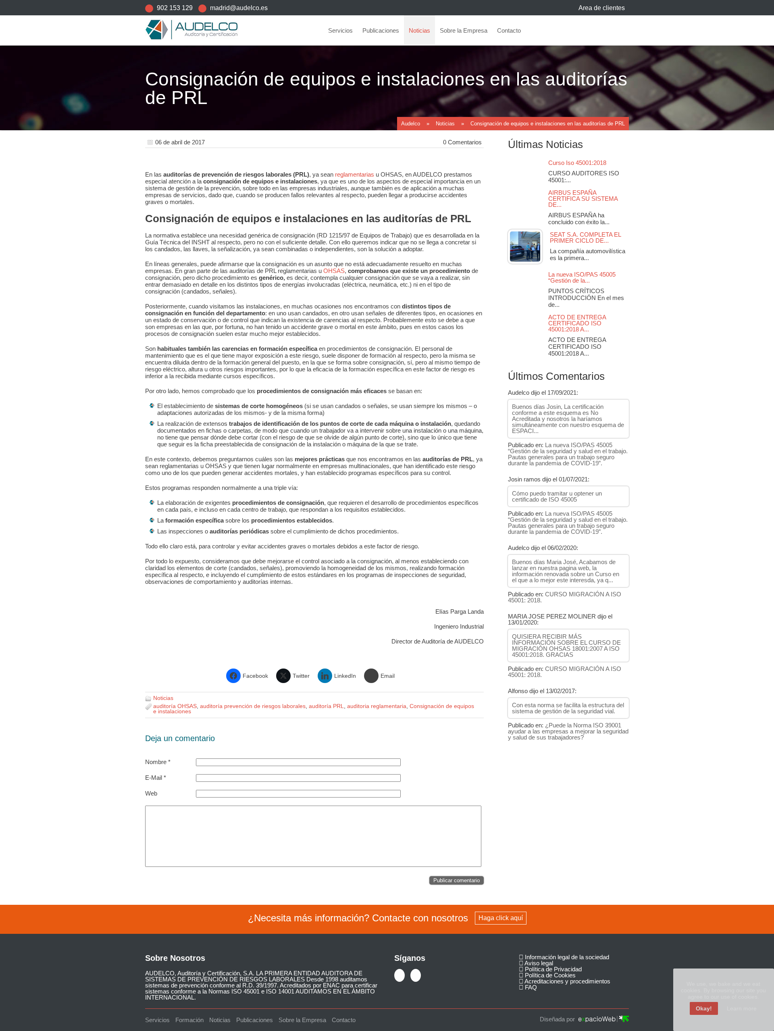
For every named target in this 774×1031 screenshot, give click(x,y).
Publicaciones (380, 30)
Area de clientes (601, 7)
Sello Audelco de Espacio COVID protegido (384, 204)
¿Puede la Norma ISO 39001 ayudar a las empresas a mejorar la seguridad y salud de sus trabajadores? (568, 731)
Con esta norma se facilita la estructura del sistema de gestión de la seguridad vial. (568, 708)
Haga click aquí (501, 917)
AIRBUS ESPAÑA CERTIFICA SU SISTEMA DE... (583, 198)
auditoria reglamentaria (376, 706)
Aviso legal (538, 963)
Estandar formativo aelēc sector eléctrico (382, 135)
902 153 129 (175, 7)
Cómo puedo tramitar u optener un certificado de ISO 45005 (557, 496)
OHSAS (334, 270)
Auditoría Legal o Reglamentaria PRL (377, 53)
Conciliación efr (352, 94)
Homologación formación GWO (370, 149)
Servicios (340, 30)
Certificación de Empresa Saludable (375, 108)
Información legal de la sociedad (566, 957)
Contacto (509, 30)
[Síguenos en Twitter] (400, 976)
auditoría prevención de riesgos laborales (253, 706)
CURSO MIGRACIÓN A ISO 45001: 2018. (564, 597)
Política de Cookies (549, 975)
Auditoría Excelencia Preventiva (371, 190)
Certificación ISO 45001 (361, 67)
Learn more (742, 1008)
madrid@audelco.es (239, 7)
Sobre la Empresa (463, 30)
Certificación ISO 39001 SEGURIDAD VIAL (384, 163)
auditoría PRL (326, 706)
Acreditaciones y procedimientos (566, 981)
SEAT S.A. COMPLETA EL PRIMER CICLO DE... (585, 237)
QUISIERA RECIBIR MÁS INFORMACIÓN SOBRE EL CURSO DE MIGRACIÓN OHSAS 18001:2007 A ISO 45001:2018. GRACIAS (566, 645)
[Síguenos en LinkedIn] (416, 976)
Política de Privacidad (552, 969)
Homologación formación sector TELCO (380, 122)
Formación (346, 176)
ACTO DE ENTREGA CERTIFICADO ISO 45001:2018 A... (577, 323)
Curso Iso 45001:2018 (579, 162)
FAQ (530, 987)
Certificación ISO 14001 (361, 80)
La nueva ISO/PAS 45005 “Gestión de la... (582, 277)
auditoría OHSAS (175, 706)
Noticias (419, 30)
